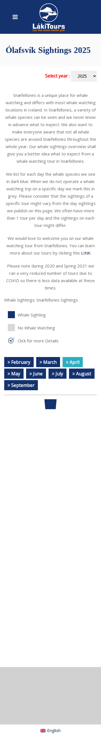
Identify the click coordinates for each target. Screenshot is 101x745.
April (73, 362)
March (49, 362)
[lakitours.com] (48, 17)
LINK (86, 253)
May (15, 374)
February (20, 362)
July (58, 374)
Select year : (58, 76)
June (37, 374)
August (83, 374)
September (22, 385)
